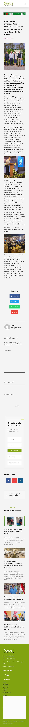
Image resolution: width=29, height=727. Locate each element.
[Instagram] (6, 675)
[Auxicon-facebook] (4, 675)
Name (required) (9, 382)
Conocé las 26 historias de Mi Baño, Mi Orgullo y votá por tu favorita (13, 532)
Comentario (7, 350)
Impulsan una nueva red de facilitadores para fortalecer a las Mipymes (14, 627)
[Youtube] (8, 675)
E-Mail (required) (9, 394)
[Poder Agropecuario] (9, 4)
